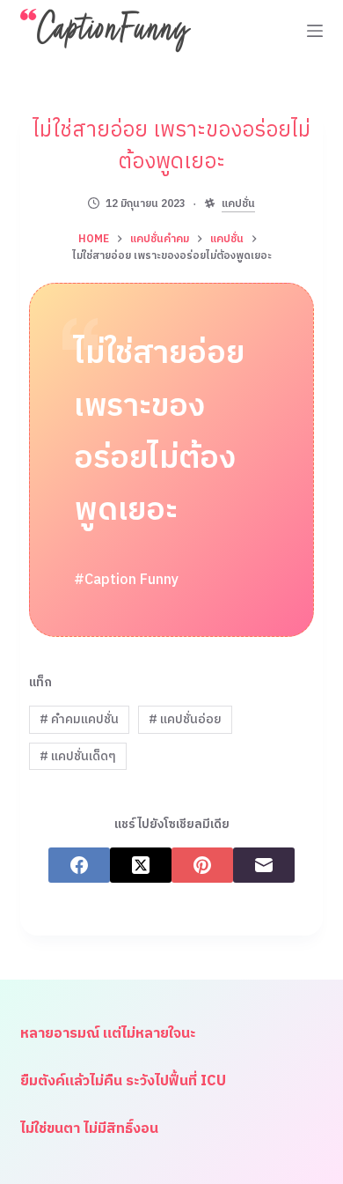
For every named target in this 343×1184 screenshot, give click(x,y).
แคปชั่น (238, 204)
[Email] (264, 865)
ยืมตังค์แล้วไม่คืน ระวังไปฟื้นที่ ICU (123, 1081)
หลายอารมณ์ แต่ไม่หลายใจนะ (108, 1034)
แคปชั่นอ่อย (185, 719)
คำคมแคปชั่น (79, 719)
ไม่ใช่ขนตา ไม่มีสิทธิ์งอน (89, 1129)
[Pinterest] (202, 865)
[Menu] (315, 31)
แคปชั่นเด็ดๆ (78, 756)
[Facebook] (79, 865)
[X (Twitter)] (141, 865)
